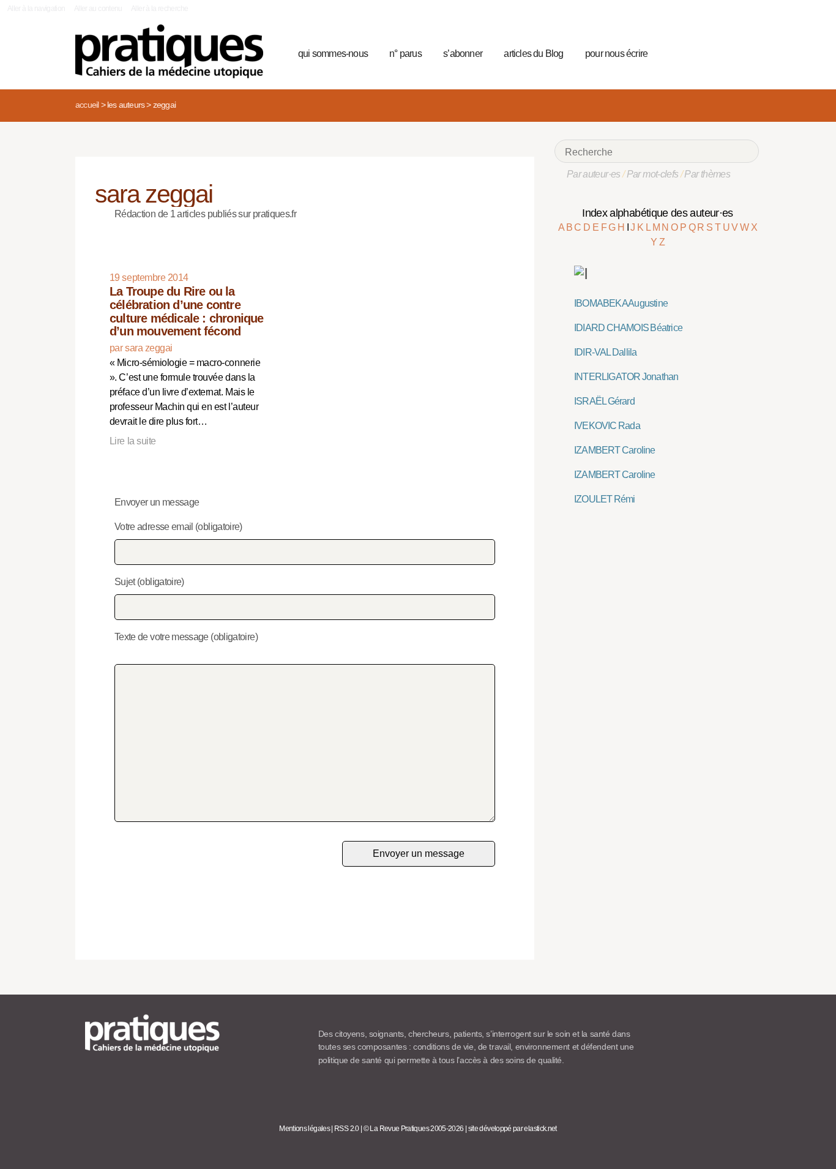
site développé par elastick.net (512, 1128)
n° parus (405, 53)
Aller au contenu (98, 8)
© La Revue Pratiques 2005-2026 (414, 1128)
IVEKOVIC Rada (607, 425)
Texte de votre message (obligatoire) (186, 637)
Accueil (87, 105)
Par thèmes (707, 174)
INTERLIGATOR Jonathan (626, 377)
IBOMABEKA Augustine (621, 303)
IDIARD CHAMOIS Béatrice (628, 328)
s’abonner (462, 53)
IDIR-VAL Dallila (605, 352)
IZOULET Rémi (604, 499)
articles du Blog (533, 53)
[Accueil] (174, 51)
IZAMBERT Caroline (614, 450)
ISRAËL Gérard (604, 401)
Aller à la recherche (159, 8)
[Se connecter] (746, 52)
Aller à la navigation (36, 8)
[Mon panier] (703, 52)
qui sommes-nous (333, 53)
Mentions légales (304, 1128)
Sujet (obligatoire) (149, 582)
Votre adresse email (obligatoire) (178, 526)
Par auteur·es (594, 174)
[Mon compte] (725, 52)
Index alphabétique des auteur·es (657, 213)
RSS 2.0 (346, 1128)
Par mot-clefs (653, 174)
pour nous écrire (616, 53)
